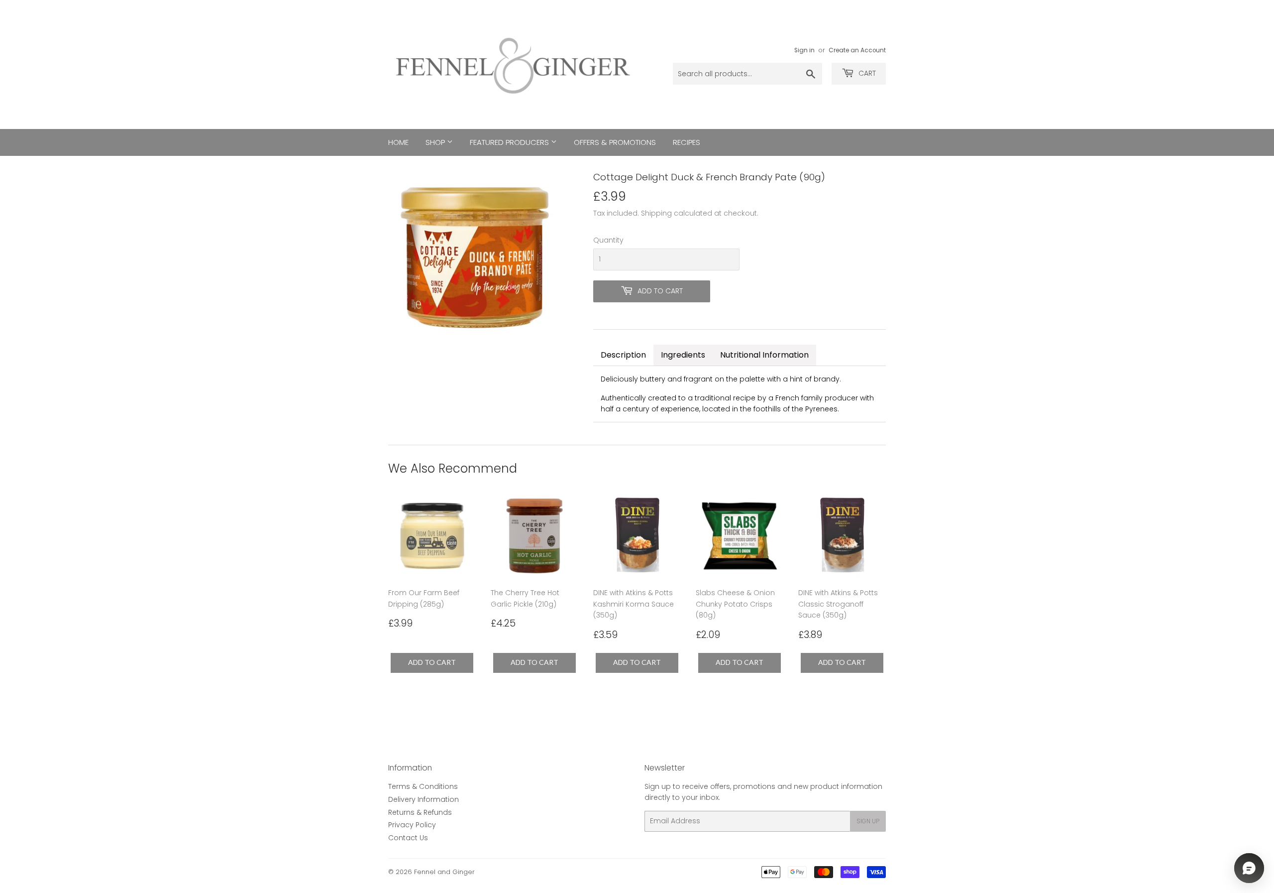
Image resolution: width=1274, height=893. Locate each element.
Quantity (608, 240)
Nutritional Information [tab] (764, 355)
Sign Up (867, 821)
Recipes (686, 142)
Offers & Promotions (615, 142)
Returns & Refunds (420, 812)
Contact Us (408, 838)
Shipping (656, 213)
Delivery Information (423, 799)
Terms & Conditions (423, 786)
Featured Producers (510, 142)
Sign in (804, 50)
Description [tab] (623, 355)
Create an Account (857, 50)
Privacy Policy (412, 825)
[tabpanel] (739, 394)
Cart (866, 73)
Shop (436, 142)
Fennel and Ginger (444, 872)
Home (398, 142)
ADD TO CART (432, 662)
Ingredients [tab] (683, 355)
